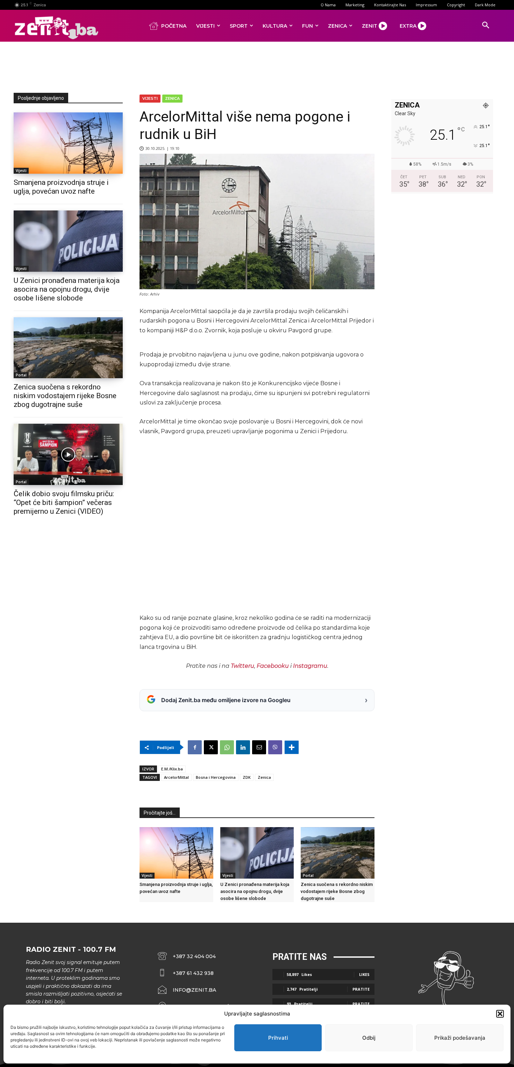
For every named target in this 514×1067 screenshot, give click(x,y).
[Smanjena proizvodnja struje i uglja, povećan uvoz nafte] (68, 143)
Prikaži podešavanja (459, 1037)
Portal (21, 375)
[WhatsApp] (227, 747)
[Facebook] (195, 747)
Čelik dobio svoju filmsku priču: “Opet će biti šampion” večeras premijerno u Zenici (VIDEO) (64, 502)
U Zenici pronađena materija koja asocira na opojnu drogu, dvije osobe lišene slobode (67, 289)
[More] (291, 747)
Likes (364, 974)
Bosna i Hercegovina (216, 777)
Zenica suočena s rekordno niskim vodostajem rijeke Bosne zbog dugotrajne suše (65, 396)
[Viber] (275, 747)
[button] (500, 1013)
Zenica (172, 98)
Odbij (369, 1037)
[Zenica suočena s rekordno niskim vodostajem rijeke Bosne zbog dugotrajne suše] (68, 348)
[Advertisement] (257, 66)
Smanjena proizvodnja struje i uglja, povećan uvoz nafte (61, 186)
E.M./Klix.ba (172, 768)
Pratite (361, 989)
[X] (211, 747)
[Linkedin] (243, 747)
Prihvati (278, 1037)
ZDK (247, 777)
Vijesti (21, 170)
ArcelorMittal (176, 777)
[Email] (259, 747)
